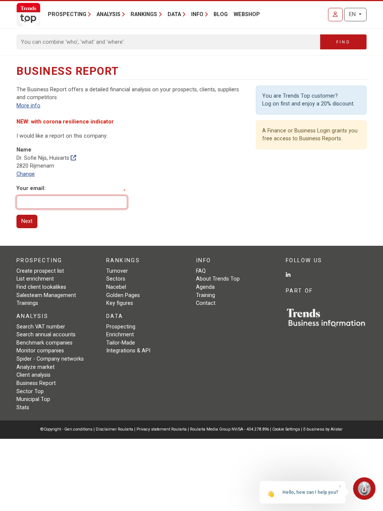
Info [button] (197, 14)
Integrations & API (128, 351)
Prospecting (120, 327)
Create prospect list (40, 271)
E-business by (323, 429)
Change (25, 174)
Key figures (119, 303)
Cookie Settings (286, 429)
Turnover (117, 271)
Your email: (31, 188)
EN (353, 14)
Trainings (27, 303)
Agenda (205, 287)
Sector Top (30, 391)
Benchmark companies (44, 343)
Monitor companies (40, 351)
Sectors (115, 279)
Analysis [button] (108, 14)
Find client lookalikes (41, 287)
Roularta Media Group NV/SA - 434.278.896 (230, 429)
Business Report (36, 383)
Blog (221, 14)
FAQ (201, 271)
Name (23, 150)
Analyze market (35, 367)
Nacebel (116, 287)
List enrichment (35, 279)
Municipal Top (33, 399)
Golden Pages (123, 295)
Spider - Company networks (50, 359)
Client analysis (33, 375)
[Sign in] (335, 14)
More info (28, 105)
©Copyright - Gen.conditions (66, 429)
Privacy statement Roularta (162, 429)
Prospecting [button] (67, 14)
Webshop (247, 14)
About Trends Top (218, 279)
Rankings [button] (144, 14)
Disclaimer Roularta (114, 429)
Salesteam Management (46, 295)
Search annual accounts (46, 334)
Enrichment (120, 334)
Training (205, 295)
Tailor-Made (120, 343)
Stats (22, 407)
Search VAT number (40, 327)
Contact (205, 303)
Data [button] (174, 14)
